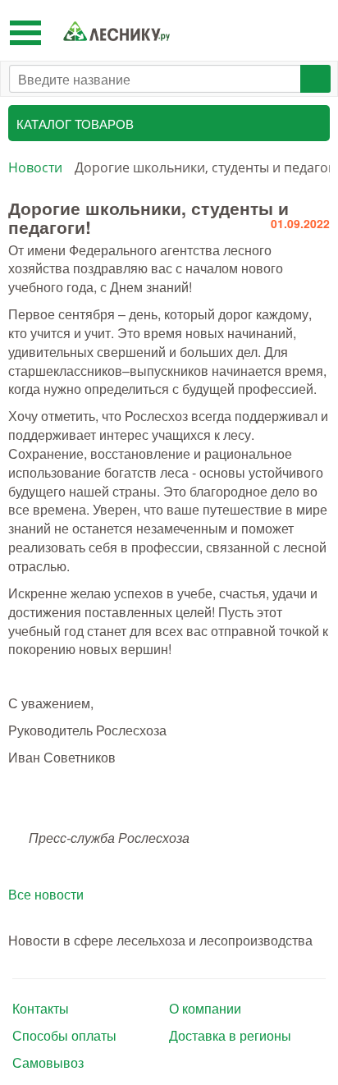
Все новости (46, 894)
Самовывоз (48, 1063)
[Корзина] (313, 30)
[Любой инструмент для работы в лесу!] (116, 31)
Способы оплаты (64, 1036)
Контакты (40, 1009)
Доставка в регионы (230, 1036)
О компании (205, 1009)
